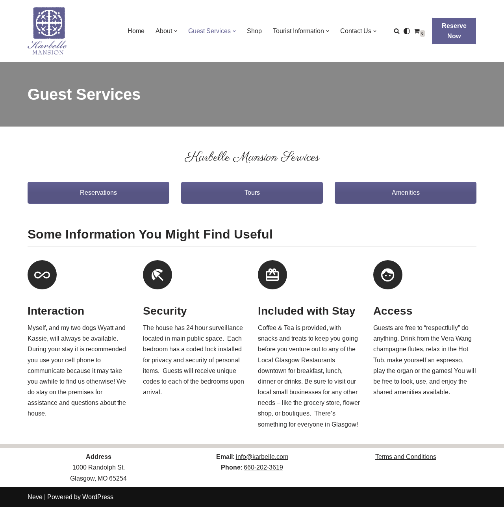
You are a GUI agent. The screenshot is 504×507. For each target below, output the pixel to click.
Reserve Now (454, 30)
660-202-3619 (263, 467)
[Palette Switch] (407, 31)
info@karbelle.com (262, 456)
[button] (175, 31)
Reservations (98, 192)
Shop (254, 31)
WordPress (97, 497)
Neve (35, 497)
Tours (252, 192)
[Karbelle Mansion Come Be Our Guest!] (47, 31)
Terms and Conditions (405, 456)
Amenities (406, 192)
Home (136, 31)
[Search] (397, 31)
